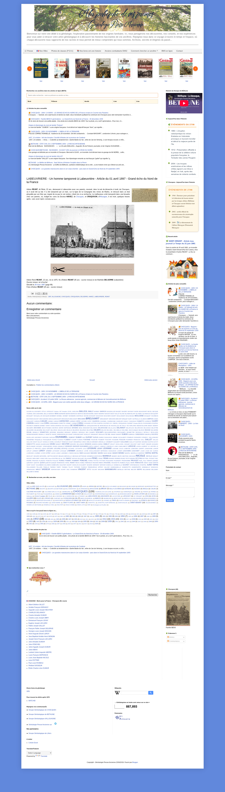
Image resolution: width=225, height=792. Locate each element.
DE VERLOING (131, 425)
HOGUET (127, 444)
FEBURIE (137, 491)
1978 (47, 523)
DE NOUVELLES (114, 425)
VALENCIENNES (151, 502)
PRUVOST (134, 460)
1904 (52, 519)
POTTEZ (96, 460)
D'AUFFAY (155, 423)
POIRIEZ (62, 460)
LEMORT (141, 448)
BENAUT (51, 413)
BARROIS (103, 411)
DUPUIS (95, 437)
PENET (100, 458)
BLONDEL (139, 413)
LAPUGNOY (127, 496)
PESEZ (123, 458)
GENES (57, 494)
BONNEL (59, 416)
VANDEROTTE (126, 467)
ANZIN (84, 486)
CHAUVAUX (132, 421)
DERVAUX (82, 432)
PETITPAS (138, 458)
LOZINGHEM (67, 498)
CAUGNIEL (103, 421)
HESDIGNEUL (152, 494)
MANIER (115, 453)
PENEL (95, 458)
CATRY (89, 421)
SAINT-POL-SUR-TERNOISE (106, 502)
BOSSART (92, 416)
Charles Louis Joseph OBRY (39, 618)
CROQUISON (75, 296)
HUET (139, 444)
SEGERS (89, 465)
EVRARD (144, 437)
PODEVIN (49, 460)
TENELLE (46, 467)
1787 (94, 514)
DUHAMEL (61, 437)
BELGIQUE (132, 486)
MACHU (76, 453)
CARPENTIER (64, 421)
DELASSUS (147, 428)
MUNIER (114, 456)
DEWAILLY (41, 434)
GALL (142, 439)
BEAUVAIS (123, 486)
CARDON (37, 421)
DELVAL (29, 432)
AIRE (28, 486)
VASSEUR (46, 469)
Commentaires (174, 641)
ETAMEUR (130, 437)
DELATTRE (154, 428)
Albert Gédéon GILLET (37, 604)
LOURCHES (30, 453)
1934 (78, 521)
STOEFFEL (143, 465)
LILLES (39, 498)
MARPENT (141, 453)
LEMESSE (127, 448)
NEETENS (125, 456)
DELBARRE (30, 430)
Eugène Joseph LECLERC (38, 623)
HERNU (100, 444)
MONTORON (98, 456)
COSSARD (87, 423)
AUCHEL (99, 486)
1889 (90, 516)
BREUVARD (81, 419)
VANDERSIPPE (136, 467)
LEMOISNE (134, 448)
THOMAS (64, 467)
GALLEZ (155, 439)
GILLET (40, 442)
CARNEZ (50, 421)
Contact (179, 51)
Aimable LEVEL (67, 411)
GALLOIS (29, 442)
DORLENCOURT (78, 434)
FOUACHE (94, 439)
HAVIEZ (91, 296)
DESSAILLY (139, 432)
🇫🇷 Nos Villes (42, 51)
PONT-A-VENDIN (124, 500)
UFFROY (100, 467)
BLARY (133, 413)
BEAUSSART (143, 411)
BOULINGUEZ (130, 416)
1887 (85, 516)
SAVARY (69, 465)
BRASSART (57, 419)
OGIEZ (42, 458)
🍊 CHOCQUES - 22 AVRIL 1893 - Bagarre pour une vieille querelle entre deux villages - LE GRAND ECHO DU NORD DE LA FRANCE (76, 402)
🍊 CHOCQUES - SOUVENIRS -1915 (185, 435)
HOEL (122, 444)
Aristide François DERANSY (38, 607)
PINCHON (35, 460)
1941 (116, 521)
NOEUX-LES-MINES (72, 500)
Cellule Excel (33, 743)
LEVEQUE (63, 451)
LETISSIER (55, 451)
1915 (113, 519)
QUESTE (36, 462)
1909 (75, 519)
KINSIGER (68, 446)
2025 (96, 523)
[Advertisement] (174, 545)
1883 (73, 516)
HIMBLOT (106, 444)
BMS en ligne (167, 51)
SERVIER (103, 465)
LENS (147, 496)
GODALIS (46, 442)
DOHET (70, 434)
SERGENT (96, 465)
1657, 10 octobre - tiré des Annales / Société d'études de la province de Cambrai (57, 138)
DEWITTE (48, 434)
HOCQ (118, 444)
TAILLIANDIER (31, 467)
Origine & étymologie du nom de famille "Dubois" (46, 125)
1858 (28, 516)
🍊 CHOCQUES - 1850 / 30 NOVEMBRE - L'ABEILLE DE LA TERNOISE (54, 131)
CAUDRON (95, 421)
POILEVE (55, 460)
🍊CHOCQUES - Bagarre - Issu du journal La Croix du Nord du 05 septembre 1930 (188, 328)
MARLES (98, 498)
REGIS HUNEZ (80, 462)
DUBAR (113, 434)
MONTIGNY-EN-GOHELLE (44, 500)
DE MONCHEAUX (103, 425)
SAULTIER (63, 465)
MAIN (105, 453)
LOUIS (142, 451)
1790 (99, 514)
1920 (145, 519)
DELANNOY (121, 428)
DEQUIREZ (60, 432)
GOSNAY (78, 494)
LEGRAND (107, 448)
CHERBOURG (66, 491)
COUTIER (106, 423)
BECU (35, 413)
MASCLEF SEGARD (33, 456)
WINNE (37, 471)
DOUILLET (87, 434)
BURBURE (127, 488)
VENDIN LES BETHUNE (34, 505)
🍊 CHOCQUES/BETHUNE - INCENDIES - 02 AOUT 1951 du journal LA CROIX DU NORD (60, 150)
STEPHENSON (134, 465)
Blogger (135, 762)
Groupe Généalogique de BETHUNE (41, 714)
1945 (139, 521)
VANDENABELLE (115, 467)
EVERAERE (137, 437)
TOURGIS (84, 467)
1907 (69, 519)
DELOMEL (125, 430)
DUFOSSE (45, 437)
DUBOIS (125, 434)
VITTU (89, 469)
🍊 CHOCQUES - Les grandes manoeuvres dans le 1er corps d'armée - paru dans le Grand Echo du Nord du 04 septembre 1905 (74, 169)
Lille (75, 498)
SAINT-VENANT (136, 503)
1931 (67, 521)
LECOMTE (71, 448)
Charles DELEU (138, 423)
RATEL (67, 462)
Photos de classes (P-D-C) (62, 51)
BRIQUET (125, 419)
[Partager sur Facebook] (44, 293)
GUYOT (155, 442)
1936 (91, 521)
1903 (46, 519)
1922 (156, 519)
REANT (107, 296)
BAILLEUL (83, 411)
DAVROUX (58, 425)
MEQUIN (61, 456)
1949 (150, 521)
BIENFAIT (102, 413)
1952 (30, 523)
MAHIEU (100, 453)
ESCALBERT (122, 437)
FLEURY (74, 439)
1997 (58, 523)
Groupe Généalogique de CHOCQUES (42, 710)
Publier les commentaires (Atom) (47, 385)
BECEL (150, 411)
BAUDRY (124, 411)
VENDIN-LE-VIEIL (48, 505)
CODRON (30, 423)
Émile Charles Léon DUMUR (39, 668)
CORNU (80, 423)
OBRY (38, 458)
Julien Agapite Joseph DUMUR (40, 647)
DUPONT (89, 437)
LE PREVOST (36, 448)
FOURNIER (129, 439)
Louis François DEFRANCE (38, 655)
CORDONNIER (53, 423)
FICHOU (54, 439)
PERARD (111, 458)
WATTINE (127, 469)
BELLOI (46, 413)
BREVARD (112, 419)
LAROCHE (132, 446)
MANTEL (127, 453)
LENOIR (155, 448)
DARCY (48, 425)
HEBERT (58, 444)
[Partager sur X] (41, 293)
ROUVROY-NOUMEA (42, 502)
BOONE (86, 416)
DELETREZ (89, 430)
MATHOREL (43, 456)
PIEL (156, 458)
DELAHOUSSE (103, 428)
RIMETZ (101, 462)
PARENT (68, 458)
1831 (137, 514)
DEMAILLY (36, 432)
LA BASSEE (58, 496)
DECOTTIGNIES (47, 428)
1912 (92, 519)
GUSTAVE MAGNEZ (141, 442)
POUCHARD (109, 460)
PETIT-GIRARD (130, 458)
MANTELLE (134, 453)
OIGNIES (106, 500)
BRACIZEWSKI (44, 419)
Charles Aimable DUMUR (38, 615)
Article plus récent (33, 380)
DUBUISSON (139, 434)
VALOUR (107, 467)
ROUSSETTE (115, 462)
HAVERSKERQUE (100, 494)
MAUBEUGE (107, 498)
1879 (56, 516)
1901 (28, 519)
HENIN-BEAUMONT (126, 494)
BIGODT (107, 413)
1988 (52, 523)
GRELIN (88, 442)
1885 (79, 516)
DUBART (118, 434)
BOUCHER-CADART (110, 416)
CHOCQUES (65, 296)
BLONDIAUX (146, 413)
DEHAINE (75, 428)
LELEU (121, 448)
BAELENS (75, 411)
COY (110, 423)
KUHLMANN (84, 446)
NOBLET (155, 456)
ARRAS (91, 486)
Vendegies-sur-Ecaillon (100, 505)
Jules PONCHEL (34, 644)
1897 (49, 296)
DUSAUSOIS (108, 437)
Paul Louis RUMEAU (36, 663)
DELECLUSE (62, 430)
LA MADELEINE (70, 496)
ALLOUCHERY (36, 411)
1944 (133, 521)
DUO (83, 437)
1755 (77, 514)
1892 (110, 516)
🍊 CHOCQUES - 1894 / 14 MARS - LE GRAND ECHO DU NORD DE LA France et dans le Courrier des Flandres (68, 113)
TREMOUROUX (92, 467)
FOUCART (108, 439)
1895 (129, 516)
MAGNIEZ (94, 453)
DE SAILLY (123, 425)
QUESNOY (30, 462)
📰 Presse (28, 51)
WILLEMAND (147, 469)
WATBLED (120, 469)
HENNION (88, 444)
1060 (28, 514)
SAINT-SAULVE (122, 502)
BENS (57, 413)
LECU (84, 448)
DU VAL (107, 434)
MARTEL (155, 453)
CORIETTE (62, 423)
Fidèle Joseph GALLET (37, 626)
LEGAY (99, 448)
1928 (49, 521)
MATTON (50, 456)
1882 (67, 516)
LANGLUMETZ (122, 446)
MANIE (110, 453)
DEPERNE (53, 432)
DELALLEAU (112, 428)
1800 (121, 514)
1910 (81, 519)
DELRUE (147, 430)
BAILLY (90, 411)
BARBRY (96, 411)
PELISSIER (88, 458)
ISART (143, 444)
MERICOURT (117, 498)
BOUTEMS (30, 419)
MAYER (55, 456)
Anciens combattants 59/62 (116, 51)
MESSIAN (75, 456)
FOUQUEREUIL (48, 494)
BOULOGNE (139, 416)
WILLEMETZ (30, 471)
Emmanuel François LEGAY (38, 620)
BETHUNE (31, 489)
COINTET (37, 423)
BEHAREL (40, 413)
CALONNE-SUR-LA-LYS (52, 491)
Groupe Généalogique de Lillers (40, 733)
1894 (123, 516)
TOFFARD (77, 467)
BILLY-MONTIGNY (70, 488)
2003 (69, 523)
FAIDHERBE (30, 439)
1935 (85, 521)
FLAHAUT (61, 439)
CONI (41, 423)
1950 (156, 521)
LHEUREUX (79, 451)
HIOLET (112, 444)
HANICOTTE (31, 444)
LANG (116, 446)
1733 (61, 514)
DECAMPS (30, 428)
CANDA (156, 419)
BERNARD (62, 413)
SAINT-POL (91, 502)
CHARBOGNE (111, 421)
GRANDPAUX (77, 442)
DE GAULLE (66, 425)
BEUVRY (42, 488)
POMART (68, 460)
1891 (104, 516)
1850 (148, 514)
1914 (104, 519)
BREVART (119, 419)
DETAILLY (147, 432)
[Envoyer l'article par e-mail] (32, 293)
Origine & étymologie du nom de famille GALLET (46, 156)
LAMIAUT (96, 446)
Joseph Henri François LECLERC (40, 639)
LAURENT (144, 446)
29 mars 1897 (40, 285)
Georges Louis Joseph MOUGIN (40, 631)
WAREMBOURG (111, 469)
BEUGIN (86, 413)
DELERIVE (76, 430)
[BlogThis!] (39, 293)
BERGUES (141, 486)
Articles (171, 637)
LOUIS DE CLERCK (151, 451)
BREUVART (92, 418)
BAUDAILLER (111, 411)
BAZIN (136, 411)
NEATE (119, 456)
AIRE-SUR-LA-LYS (38, 486)
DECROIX (55, 428)
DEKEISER (86, 428)
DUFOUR (52, 437)
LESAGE (49, 451)
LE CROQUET (138, 496)
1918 (133, 519)
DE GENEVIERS (77, 425)
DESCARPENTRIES (110, 432)
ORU (46, 458)
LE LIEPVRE (152, 446)
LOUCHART (136, 451)
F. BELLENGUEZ (153, 437)
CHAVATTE (140, 421)
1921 (151, 519)
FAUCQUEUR (47, 439)
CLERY (155, 421)
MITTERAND (82, 456)
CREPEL (115, 423)
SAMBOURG (55, 465)
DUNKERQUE (127, 491)
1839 (143, 514)
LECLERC (50, 448)
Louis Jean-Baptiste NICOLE (39, 658)
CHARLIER (119, 421)
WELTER (133, 469)
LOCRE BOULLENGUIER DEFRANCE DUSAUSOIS (100, 451)
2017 (85, 523)
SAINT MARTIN (153, 462)
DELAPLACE (130, 428)
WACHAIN (101, 469)
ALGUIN (29, 411)
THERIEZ (53, 467)
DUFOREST (38, 437)
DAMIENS (36, 425)
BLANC (122, 413)
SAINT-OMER (80, 502)
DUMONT (72, 437)
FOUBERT (101, 439)
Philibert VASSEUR (35, 665)
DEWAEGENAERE (32, 434)
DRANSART (94, 434)
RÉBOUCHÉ (139, 462)
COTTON (93, 423)
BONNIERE (72, 416)
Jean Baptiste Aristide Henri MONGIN (42, 636)
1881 (61, 516)
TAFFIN (155, 465)
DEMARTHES (44, 432)
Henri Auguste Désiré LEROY (39, 634)
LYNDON (71, 453)
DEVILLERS (154, 432)
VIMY (88, 505)
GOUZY (70, 442)
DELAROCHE (139, 428)
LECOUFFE (78, 448)
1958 (36, 523)
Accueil (92, 380)
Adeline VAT (58, 411)
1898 (148, 516)
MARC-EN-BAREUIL (86, 498)
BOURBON (154, 416)
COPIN (46, 423)
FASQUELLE (38, 439)
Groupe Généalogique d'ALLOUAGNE (42, 719)
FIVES (39, 494)
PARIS (114, 500)
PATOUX (74, 458)
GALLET (148, 439)
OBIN (34, 458)
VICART (63, 469)
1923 (31, 521)
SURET (149, 465)
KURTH (90, 446)
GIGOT (35, 442)
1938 (103, 521)
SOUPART (126, 465)
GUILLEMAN (124, 442)
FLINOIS (80, 439)
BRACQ (51, 419)
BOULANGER (121, 416)
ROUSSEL (107, 462)
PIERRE (29, 460)
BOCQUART (154, 413)
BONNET (65, 416)
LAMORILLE (110, 446)
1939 (110, 521)
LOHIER (119, 451)
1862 (33, 516)
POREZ (90, 460)
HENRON (95, 444)
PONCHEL (84, 460)
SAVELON (75, 465)
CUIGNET (130, 423)
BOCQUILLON (38, 416)
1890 (97, 516)
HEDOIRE (73, 444)
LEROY (42, 451)
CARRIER (72, 421)
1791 (105, 514)
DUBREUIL (131, 434)
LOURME (37, 453)
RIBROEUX (88, 462)
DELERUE (83, 430)
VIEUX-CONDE (70, 505)
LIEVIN (153, 496)
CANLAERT (30, 421)
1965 (41, 523)
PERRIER (117, 458)
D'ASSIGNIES (147, 423)
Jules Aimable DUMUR (37, 642)
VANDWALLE (146, 467)
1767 (88, 514)
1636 (44, 514)
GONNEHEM (66, 494)
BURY (130, 419)
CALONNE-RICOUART (34, 491)
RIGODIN (95, 462)
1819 (132, 514)
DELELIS (69, 430)
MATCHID (32, 701)
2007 (74, 523)
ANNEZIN (76, 486)
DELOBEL (110, 430)
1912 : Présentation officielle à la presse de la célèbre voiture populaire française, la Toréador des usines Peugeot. (183, 154)
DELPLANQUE (133, 430)
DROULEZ (102, 434)
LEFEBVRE (91, 448)
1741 (66, 514)
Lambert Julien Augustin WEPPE (40, 652)
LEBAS (44, 448)
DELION (103, 430)
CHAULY (126, 421)
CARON (56, 421)
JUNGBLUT (61, 446)
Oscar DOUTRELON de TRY (56, 458)
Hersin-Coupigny (40, 496)
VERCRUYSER (55, 469)
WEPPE (139, 469)
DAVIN (53, 425)
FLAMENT (67, 439)
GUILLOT (132, 442)
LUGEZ (58, 453)
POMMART (75, 460)
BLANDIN (128, 413)
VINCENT (82, 469)
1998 (63, 523)
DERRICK (75, 432)
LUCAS (53, 453)
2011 (80, 523)
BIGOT (113, 413)
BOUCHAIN (99, 416)
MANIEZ (121, 453)
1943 (128, 521)
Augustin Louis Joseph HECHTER (41, 610)
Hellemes (29, 496)
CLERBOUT (148, 421)
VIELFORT (60, 505)
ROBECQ (144, 500)
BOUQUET (147, 416)
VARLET (38, 469)
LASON (138, 446)
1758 (83, 514)
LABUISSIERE (104, 496)
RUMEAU (123, 462)
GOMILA (52, 442)
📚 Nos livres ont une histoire (89, 51)
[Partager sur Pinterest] (46, 293)
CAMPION (149, 419)
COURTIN (99, 423)
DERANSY (67, 432)
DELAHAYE (93, 428)
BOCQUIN (46, 416)
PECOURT (81, 458)
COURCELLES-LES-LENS (103, 491)
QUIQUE (53, 462)
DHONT (54, 434)
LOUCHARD (127, 451)
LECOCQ (64, 448)
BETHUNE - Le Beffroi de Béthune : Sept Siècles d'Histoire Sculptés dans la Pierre (58, 162)
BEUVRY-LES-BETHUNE (55, 488)
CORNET (68, 423)
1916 (121, 519)
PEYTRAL (145, 458)
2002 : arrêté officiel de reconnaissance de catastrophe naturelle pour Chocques (182, 214)
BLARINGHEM (83, 488)
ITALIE (50, 496)
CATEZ (78, 421)
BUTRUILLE (136, 419)
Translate (44, 756)
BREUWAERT (104, 419)
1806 (127, 514)
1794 (116, 514)
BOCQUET (30, 416)
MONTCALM (30, 500)
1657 (50, 514)
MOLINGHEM (137, 498)
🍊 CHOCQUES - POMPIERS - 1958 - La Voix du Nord (188, 423)
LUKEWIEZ (64, 453)
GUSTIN (150, 442)
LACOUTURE (116, 496)
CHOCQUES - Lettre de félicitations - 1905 (187, 364)
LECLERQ (57, 448)
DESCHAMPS (121, 432)
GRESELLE (101, 442)
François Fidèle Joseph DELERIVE (41, 628)
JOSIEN (54, 446)
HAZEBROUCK (112, 494)
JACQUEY (39, 446)
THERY (59, 467)
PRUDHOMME (126, 460)
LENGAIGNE (148, 448)
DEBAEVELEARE (142, 425)
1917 (127, 519)
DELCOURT (46, 430)
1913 (98, 519)
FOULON (122, 439)
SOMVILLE (109, 465)
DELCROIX (54, 430)
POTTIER (102, 460)
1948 (144, 521)
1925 (37, 521)
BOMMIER (53, 416)
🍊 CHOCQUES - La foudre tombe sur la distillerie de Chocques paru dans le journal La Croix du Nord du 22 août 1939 (188, 348)
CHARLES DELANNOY (37, 612)
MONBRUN (90, 456)
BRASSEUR (65, 419)
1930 (61, 521)
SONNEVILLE (118, 465)
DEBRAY (155, 425)
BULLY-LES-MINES (116, 488)
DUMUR (79, 437)
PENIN (105, 458)
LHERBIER (71, 451)
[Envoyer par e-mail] (36, 293)
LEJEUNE (115, 448)
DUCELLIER (30, 437)
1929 (55, 521)
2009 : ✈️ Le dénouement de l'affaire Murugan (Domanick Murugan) (182, 225)
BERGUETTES (151, 486)
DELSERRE (84, 296)
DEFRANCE (67, 428)
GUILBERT (116, 442)
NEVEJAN (132, 456)
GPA (28, 691)
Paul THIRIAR (147, 460)
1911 (87, 519)
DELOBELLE (117, 430)
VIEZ (67, 469)
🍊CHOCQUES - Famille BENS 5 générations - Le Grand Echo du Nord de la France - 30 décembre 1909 (66, 119)
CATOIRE (84, 421)
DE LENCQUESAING (90, 425)
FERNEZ (153, 491)
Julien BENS (33, 650)
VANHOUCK (154, 467)
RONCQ (153, 500)
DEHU (80, 428)
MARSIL (148, 453)
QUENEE (155, 460)
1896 (135, 516)
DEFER (61, 428)
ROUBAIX (30, 502)
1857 (154, 514)
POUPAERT (117, 460)
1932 (73, 521)
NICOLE (140, 455)
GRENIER (95, 442)
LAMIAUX (103, 446)
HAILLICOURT (88, 494)
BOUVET (36, 419)
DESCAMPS (100, 432)
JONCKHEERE (47, 446)
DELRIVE (141, 430)
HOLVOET (133, 444)
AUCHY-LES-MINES (111, 486)
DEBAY (150, 425)
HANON (38, 444)
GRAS (84, 442)
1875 (44, 516)
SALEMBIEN (40, 465)
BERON (68, 413)
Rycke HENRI (130, 462)
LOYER (43, 453)
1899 (154, 516)
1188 (33, 514)
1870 (39, 516)
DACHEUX (30, 425)
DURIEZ (101, 437)
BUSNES (137, 488)
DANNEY (42, 425)
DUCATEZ (154, 434)
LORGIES (47, 498)
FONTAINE (86, 439)
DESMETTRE (131, 432)
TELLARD (39, 467)
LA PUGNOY (81, 496)
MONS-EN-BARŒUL (150, 498)
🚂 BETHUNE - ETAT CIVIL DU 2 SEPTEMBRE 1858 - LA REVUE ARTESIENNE (57, 144)
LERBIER (35, 451)
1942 (122, 521)
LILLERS (30, 498)
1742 (72, 514)
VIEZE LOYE (81, 505)
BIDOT (96, 413)
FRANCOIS (136, 439)
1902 (36, 518)
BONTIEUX (79, 416)
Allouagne (103, 197)
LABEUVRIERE (99, 296)
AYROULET (50, 411)
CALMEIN (143, 419)
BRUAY (104, 489)
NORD (84, 500)
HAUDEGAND (45, 444)
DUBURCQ (147, 434)
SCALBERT (82, 465)
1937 (96, 521)
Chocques (80, 197)
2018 (91, 523)
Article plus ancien (150, 380)
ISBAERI (148, 444)
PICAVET (152, 458)
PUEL (141, 460)
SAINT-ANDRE (56, 502)
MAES (81, 453)
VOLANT (94, 469)
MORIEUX (107, 456)
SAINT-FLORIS (68, 502)
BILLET (117, 413)
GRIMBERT (109, 442)
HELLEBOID (80, 444)
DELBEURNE (38, 430)
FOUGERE (115, 439)
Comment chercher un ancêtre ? (144, 51)
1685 (55, 514)
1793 (110, 514)
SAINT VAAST (31, 465)
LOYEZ (48, 453)
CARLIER (43, 421)
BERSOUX (74, 413)
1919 (139, 519)
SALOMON (47, 465)
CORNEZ (74, 423)
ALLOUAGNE (56, 296)
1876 (50, 516)
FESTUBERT (30, 494)
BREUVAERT (73, 419)
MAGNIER (87, 453)
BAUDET (118, 411)
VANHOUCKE (31, 469)
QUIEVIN (48, 462)
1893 (116, 516)
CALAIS (153, 488)
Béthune (145, 488)
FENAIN (145, 491)
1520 (39, 514)
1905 (57, 519)
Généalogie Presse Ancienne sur (40, 725)
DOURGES (117, 491)
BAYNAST (131, 411)
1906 (63, 519)
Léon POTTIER (34, 660)
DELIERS (97, 430)
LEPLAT (29, 451)
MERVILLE (127, 498)
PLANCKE (42, 460)
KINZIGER (76, 446)
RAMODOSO (61, 462)
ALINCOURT (51, 486)
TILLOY (70, 467)
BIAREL (91, 413)
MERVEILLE (68, 456)
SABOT (146, 462)
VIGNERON (73, 469)
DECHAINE (37, 428)
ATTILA (44, 411)
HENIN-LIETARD (139, 494)
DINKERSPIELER (62, 434)
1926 (43, 521)
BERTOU (80, 413)
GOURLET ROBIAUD (61, 442)
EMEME (115, 437)
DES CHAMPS (90, 432)
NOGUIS (29, 458)
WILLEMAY (154, 469)
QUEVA (42, 462)
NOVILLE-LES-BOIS (95, 500)
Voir (41, 81)
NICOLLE (149, 456)
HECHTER (65, 444)
